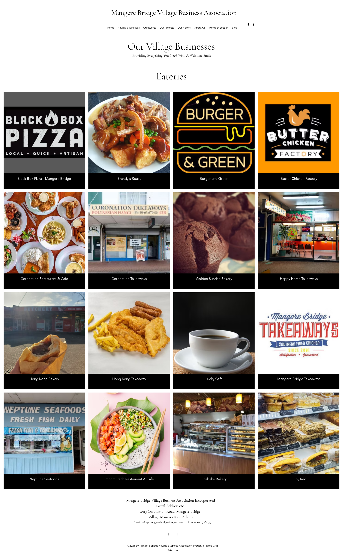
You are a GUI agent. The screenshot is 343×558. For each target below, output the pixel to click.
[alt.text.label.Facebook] (248, 24)
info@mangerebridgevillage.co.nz (162, 522)
